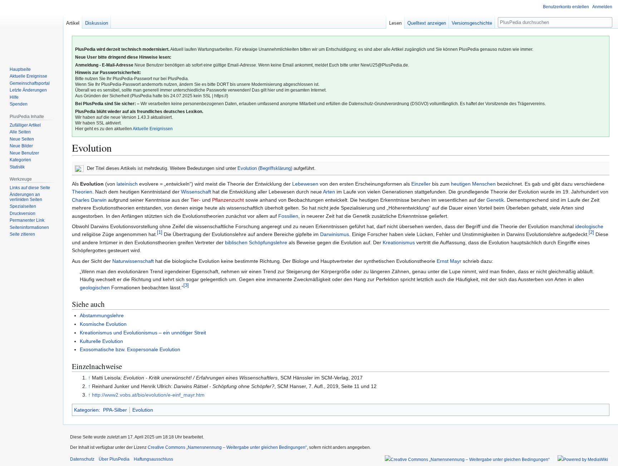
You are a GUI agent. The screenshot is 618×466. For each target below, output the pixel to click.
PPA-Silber (115, 410)
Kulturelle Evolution (101, 341)
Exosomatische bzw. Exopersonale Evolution (130, 349)
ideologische (589, 226)
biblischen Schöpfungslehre (256, 242)
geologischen (95, 287)
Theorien (82, 192)
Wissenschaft (196, 192)
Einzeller (421, 184)
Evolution (142, 410)
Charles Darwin (89, 200)
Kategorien (86, 410)
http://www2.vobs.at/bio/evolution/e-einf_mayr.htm (148, 395)
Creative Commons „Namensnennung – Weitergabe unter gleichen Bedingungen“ (227, 447)
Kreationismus (399, 242)
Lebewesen (305, 184)
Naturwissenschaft (133, 261)
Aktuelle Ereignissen (153, 129)
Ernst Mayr (449, 261)
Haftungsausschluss (153, 459)
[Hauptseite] (31, 28)
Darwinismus (334, 234)
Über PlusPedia (114, 459)
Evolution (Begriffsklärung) (264, 168)
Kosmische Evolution (103, 324)
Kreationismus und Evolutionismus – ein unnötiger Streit (143, 332)
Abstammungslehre (102, 315)
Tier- (195, 200)
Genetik (495, 200)
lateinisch (127, 184)
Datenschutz (82, 459)
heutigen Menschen (473, 184)
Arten (329, 192)
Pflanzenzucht (228, 200)
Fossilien (288, 216)
